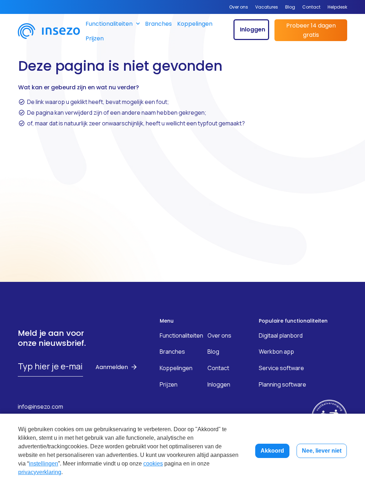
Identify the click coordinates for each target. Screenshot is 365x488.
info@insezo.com (40, 406)
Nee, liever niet (321, 451)
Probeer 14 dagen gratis (311, 30)
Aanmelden (112, 367)
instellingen (43, 463)
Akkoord (272, 451)
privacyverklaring (39, 472)
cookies (153, 463)
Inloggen (252, 29)
